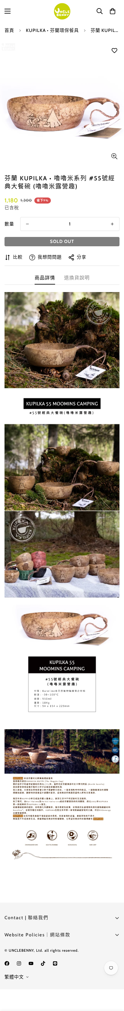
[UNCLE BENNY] (62, 11)
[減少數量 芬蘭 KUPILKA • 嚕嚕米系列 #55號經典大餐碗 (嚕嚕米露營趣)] (27, 224)
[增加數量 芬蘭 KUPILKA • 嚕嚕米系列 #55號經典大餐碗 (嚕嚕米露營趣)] (112, 224)
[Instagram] (19, 963)
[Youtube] (31, 963)
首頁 (9, 30)
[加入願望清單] (114, 51)
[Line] (55, 963)
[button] (112, 11)
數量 (9, 224)
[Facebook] (7, 963)
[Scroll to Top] (113, 979)
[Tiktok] (43, 963)
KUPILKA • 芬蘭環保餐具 (52, 30)
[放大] (114, 156)
